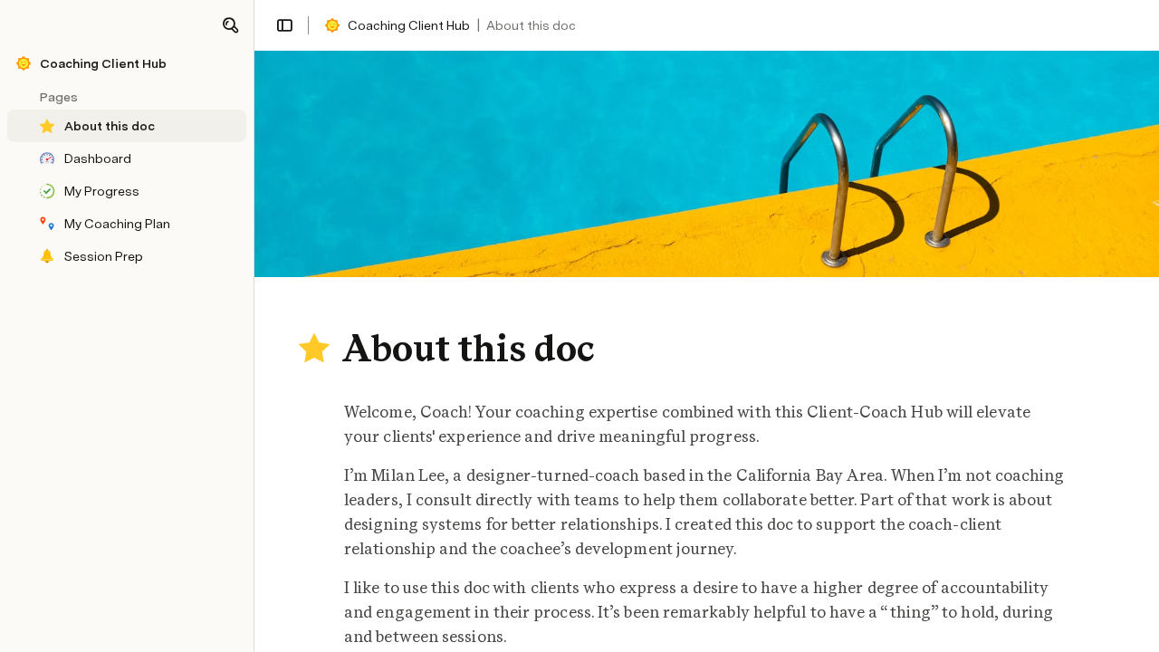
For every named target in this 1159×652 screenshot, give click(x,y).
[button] (230, 25)
